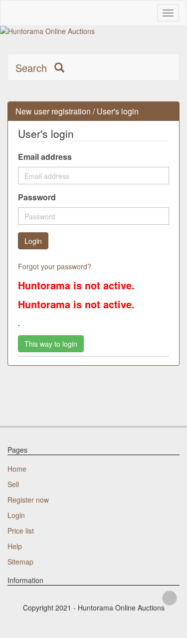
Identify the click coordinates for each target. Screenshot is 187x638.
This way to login (50, 344)
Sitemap (20, 562)
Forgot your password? (54, 266)
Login (16, 515)
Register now (28, 500)
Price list (20, 531)
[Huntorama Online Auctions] (93, 31)
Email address (45, 156)
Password (37, 197)
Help (14, 546)
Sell (13, 484)
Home (16, 469)
